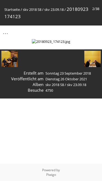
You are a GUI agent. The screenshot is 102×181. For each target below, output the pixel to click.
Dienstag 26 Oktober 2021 (66, 79)
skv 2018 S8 (32, 9)
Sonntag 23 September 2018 (68, 73)
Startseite (12, 9)
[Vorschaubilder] (72, 32)
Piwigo (51, 174)
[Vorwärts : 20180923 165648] (94, 32)
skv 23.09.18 (54, 9)
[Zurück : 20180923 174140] (83, 32)
